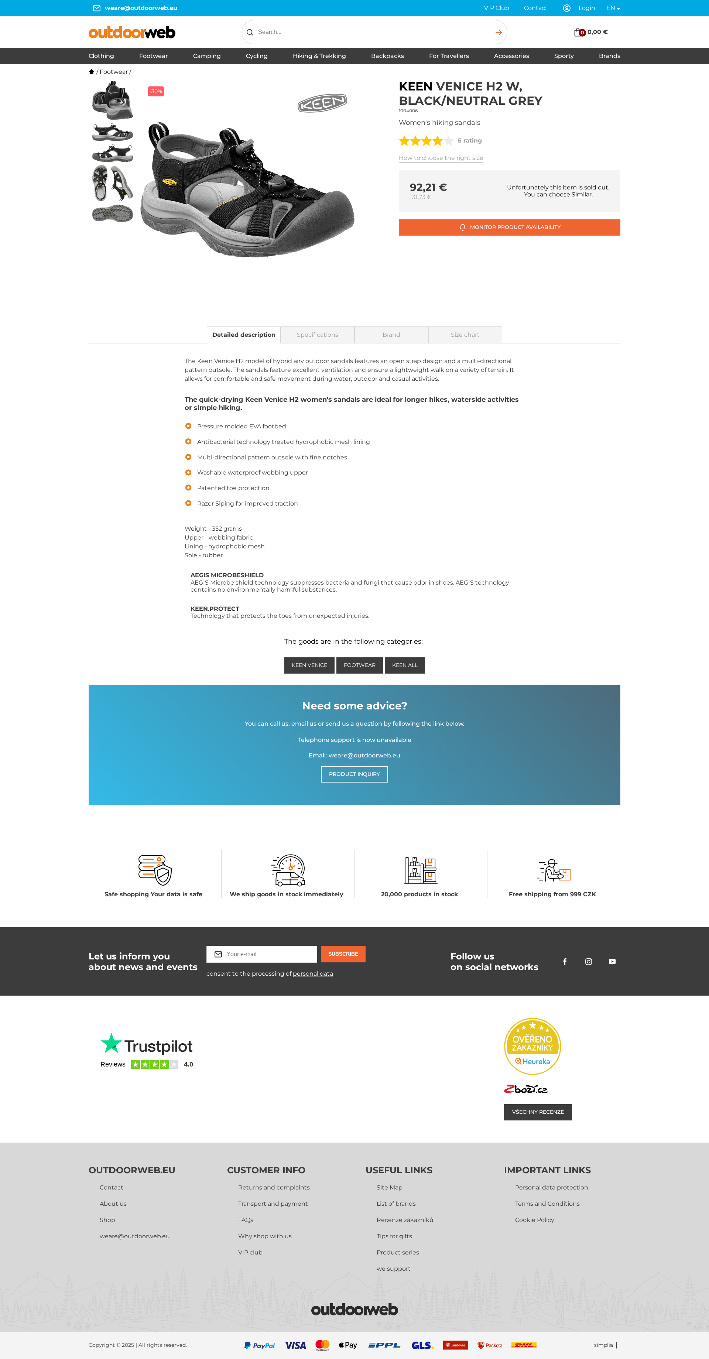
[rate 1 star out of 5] (404, 140)
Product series (398, 1252)
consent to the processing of (269, 973)
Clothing (101, 55)
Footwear (153, 55)
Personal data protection (551, 1187)
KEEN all (405, 665)
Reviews (113, 1064)
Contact (536, 7)
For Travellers (449, 55)
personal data (313, 973)
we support (394, 1268)
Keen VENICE (309, 665)
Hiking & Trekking (319, 55)
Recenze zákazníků (405, 1219)
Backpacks (387, 55)
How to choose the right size (441, 157)
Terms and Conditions (547, 1203)
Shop (107, 1219)
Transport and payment (273, 1203)
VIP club (250, 1252)
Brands (609, 55)
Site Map (390, 1187)
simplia (603, 1345)
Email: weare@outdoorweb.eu (354, 755)
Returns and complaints (274, 1187)
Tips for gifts (394, 1236)
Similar (582, 194)
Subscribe (343, 954)
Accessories (511, 55)
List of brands (396, 1203)
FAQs (245, 1219)
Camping (207, 55)
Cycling (257, 55)
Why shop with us (265, 1236)
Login (587, 7)
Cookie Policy (534, 1219)
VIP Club (496, 7)
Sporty (564, 55)
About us (113, 1203)
